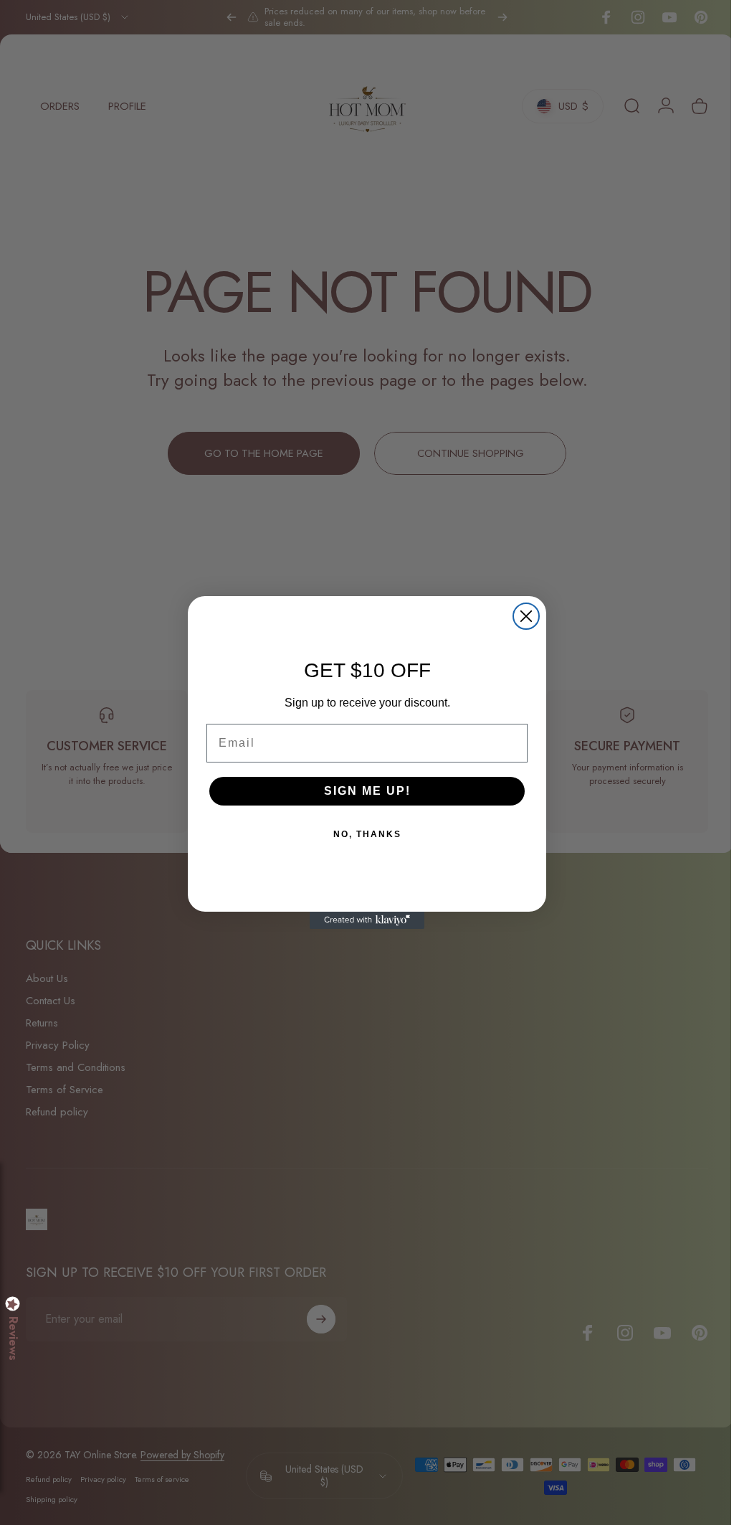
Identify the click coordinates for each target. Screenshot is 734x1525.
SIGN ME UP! (361, 791)
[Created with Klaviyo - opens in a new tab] (362, 920)
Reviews (13, 1338)
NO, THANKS (362, 834)
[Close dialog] (521, 616)
